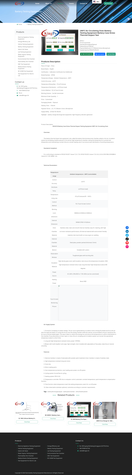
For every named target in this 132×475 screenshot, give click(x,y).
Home (37, 3)
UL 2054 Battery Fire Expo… (79, 419)
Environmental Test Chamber (26, 59)
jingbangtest (100, 54)
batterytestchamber (69, 391)
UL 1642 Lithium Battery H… (27, 418)
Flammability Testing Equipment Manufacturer (38, 473)
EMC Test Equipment (24, 64)
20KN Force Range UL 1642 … (105, 421)
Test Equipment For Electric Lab (27, 461)
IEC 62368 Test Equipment (25, 71)
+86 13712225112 (87, 54)
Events (71, 3)
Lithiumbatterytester (82, 391)
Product (60, 3)
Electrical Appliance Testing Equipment (29, 446)
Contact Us (83, 3)
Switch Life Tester (23, 49)
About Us (48, 3)
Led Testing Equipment (24, 52)
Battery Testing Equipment (28, 11)
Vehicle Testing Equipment (25, 44)
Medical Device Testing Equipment (28, 458)
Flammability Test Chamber (26, 61)
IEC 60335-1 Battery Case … (53, 415)
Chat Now (109, 3)
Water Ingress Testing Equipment (27, 453)
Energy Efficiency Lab (24, 41)
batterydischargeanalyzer (55, 391)
